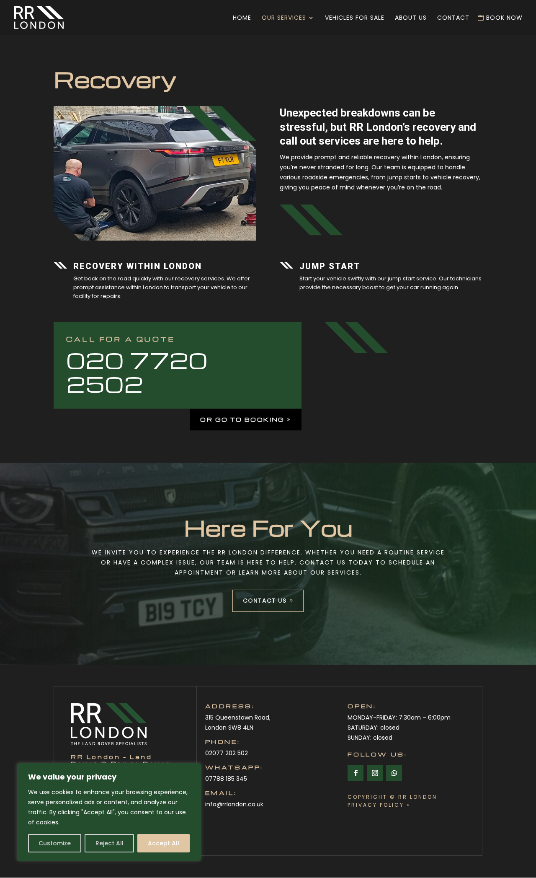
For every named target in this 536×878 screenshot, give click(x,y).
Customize (55, 843)
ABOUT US (411, 18)
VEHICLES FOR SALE (354, 18)
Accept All (163, 843)
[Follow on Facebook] (355, 773)
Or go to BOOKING (242, 419)
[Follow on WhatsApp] (394, 773)
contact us (264, 600)
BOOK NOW (504, 18)
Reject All (109, 843)
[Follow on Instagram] (375, 773)
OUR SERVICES (284, 18)
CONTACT (453, 18)
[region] (109, 812)
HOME (242, 18)
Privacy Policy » (379, 804)
